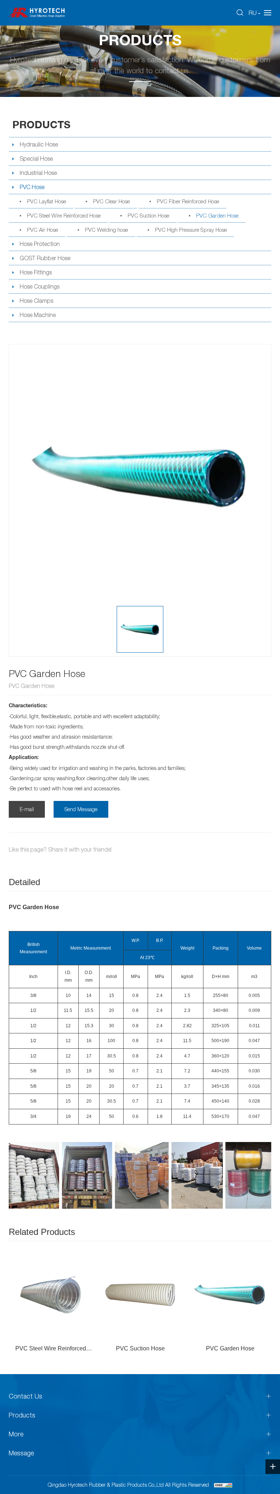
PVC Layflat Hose (46, 201)
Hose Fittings (36, 272)
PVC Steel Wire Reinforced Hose (64, 215)
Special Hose (36, 158)
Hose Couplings (39, 286)
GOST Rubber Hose (45, 258)
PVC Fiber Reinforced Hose (188, 201)
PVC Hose (32, 187)
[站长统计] (223, 1484)
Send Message (81, 809)
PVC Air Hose (42, 229)
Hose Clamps (36, 300)
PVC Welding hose (106, 229)
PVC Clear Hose (111, 201)
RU (253, 12)
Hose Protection (40, 243)
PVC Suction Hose (148, 215)
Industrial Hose (38, 172)
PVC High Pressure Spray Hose (191, 229)
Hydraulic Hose (39, 144)
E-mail (27, 809)
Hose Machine (38, 315)
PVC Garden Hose (217, 215)
